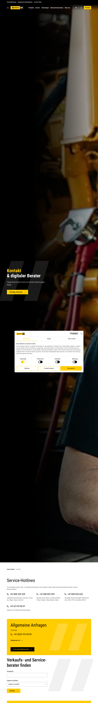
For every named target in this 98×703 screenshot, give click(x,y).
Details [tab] (49, 338)
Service (37, 7)
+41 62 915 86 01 (17, 606)
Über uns (67, 7)
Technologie (45, 7)
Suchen (12, 691)
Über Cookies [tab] (72, 338)
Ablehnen (27, 368)
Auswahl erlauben (49, 368)
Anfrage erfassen (16, 292)
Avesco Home (10, 569)
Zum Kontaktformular (21, 649)
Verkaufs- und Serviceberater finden (26, 662)
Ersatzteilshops (11, 2)
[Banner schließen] (81, 333)
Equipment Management (25, 2)
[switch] (40, 362)
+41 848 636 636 (75, 594)
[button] (81, 8)
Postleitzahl (10, 671)
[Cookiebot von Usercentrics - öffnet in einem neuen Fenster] (71, 333)
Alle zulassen (71, 368)
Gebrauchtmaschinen (56, 7)
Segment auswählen (12, 680)
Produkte (31, 7)
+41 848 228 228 (17, 594)
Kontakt (87, 8)
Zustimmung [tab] (26, 338)
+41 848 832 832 (47, 594)
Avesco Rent (37, 2)
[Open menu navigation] (8, 8)
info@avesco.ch (15, 640)
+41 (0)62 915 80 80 (23, 634)
